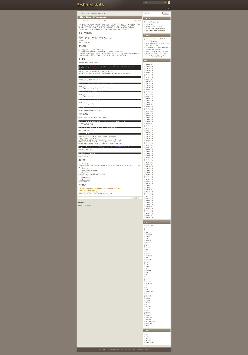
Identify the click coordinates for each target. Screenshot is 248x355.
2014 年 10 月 (150, 189)
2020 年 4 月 (149, 98)
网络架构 (148, 319)
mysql (147, 262)
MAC (147, 257)
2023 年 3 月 (149, 70)
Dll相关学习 (149, 234)
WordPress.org (150, 342)
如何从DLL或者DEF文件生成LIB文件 (155, 30)
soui (147, 277)
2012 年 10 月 (150, 215)
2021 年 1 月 (149, 90)
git (147, 245)
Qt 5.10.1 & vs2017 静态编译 (160, 51)
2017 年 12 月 (150, 124)
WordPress (146, 349)
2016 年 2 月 (149, 155)
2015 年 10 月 (150, 164)
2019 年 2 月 (149, 107)
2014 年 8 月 (149, 194)
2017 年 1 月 (149, 141)
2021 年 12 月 (150, 79)
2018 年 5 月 (149, 119)
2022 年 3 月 (149, 77)
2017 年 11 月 (150, 126)
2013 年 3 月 (149, 213)
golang (148, 247)
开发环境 (148, 306)
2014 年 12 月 (150, 185)
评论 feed (148, 340)
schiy (134, 349)
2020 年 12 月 (150, 92)
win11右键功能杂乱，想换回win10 (155, 26)
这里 (81, 138)
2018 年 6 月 (149, 117)
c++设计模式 (149, 225)
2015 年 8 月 (149, 168)
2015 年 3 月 (149, 179)
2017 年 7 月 (149, 132)
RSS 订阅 (169, 2)
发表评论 (137, 20)
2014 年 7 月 (149, 196)
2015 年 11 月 (150, 162)
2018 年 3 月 (149, 121)
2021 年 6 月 (149, 81)
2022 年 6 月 (149, 73)
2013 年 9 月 (149, 209)
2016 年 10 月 (150, 147)
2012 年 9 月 (149, 217)
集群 (147, 325)
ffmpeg (148, 242)
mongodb (148, 260)
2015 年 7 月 (149, 170)
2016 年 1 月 (149, 158)
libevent (148, 253)
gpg (147, 249)
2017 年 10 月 (150, 128)
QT (147, 272)
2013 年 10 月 (150, 206)
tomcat (148, 285)
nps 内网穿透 (149, 24)
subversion (149, 283)
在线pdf (148, 300)
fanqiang (148, 240)
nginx (147, 266)
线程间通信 (149, 317)
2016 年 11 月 (150, 145)
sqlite (147, 279)
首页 (169, 8)
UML (147, 289)
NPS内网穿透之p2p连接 (152, 22)
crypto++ (148, 232)
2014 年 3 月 (149, 204)
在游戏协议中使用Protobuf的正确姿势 (156, 28)
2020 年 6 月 (149, 96)
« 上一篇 (133, 198)
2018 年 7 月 (149, 115)
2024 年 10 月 (150, 64)
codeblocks (149, 230)
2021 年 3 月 (149, 85)
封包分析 (148, 302)
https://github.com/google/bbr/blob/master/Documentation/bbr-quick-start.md (99, 188)
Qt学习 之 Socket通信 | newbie (154, 53)
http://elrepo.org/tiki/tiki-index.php (87, 190)
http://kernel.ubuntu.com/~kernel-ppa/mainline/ (91, 192)
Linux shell (87, 13)
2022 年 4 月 (149, 75)
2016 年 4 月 (149, 151)
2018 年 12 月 (150, 111)
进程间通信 (149, 323)
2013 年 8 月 (149, 211)
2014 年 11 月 (150, 187)
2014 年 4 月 (149, 202)
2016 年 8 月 (149, 149)
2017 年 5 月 (149, 136)
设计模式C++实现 (150, 321)
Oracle (148, 268)
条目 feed (148, 338)
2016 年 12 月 (150, 143)
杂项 (147, 311)
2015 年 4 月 (149, 177)
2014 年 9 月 (149, 192)
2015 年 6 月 (149, 172)
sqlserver (148, 281)
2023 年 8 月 (149, 68)
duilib (147, 238)
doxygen (148, 236)
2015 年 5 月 (149, 175)
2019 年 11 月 (150, 102)
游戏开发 (148, 315)
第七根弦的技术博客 (90, 5)
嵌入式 (148, 304)
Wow (147, 294)
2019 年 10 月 (150, 104)
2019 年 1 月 (149, 109)
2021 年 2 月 (149, 87)
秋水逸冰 (88, 194)
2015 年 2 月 (149, 181)
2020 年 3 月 (149, 100)
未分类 (148, 308)
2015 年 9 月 (149, 166)
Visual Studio (149, 291)
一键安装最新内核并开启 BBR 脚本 (102, 194)
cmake (148, 228)
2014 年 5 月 (149, 200)
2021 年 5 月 (149, 83)
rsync (147, 274)
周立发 (148, 298)
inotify (147, 251)
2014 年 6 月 (149, 198)
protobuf (148, 270)
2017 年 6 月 (149, 134)
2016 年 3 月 (149, 153)
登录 (90, 205)
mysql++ (148, 264)
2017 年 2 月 (149, 138)
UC (147, 287)
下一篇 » (138, 198)
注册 (147, 334)
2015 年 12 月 (150, 160)
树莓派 (148, 313)
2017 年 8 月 (149, 130)
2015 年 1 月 (149, 183)
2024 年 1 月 (149, 66)
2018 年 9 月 (149, 113)
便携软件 (148, 296)
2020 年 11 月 (150, 94)
